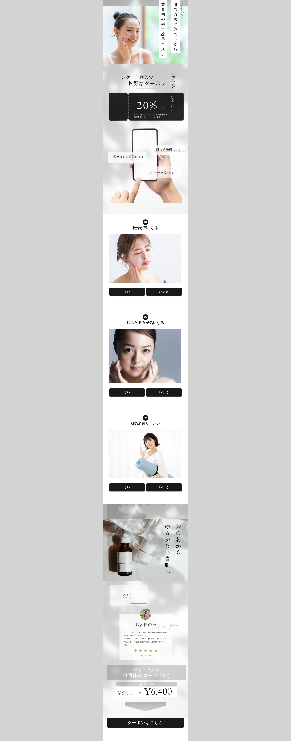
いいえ (164, 291)
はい (127, 291)
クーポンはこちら (145, 722)
